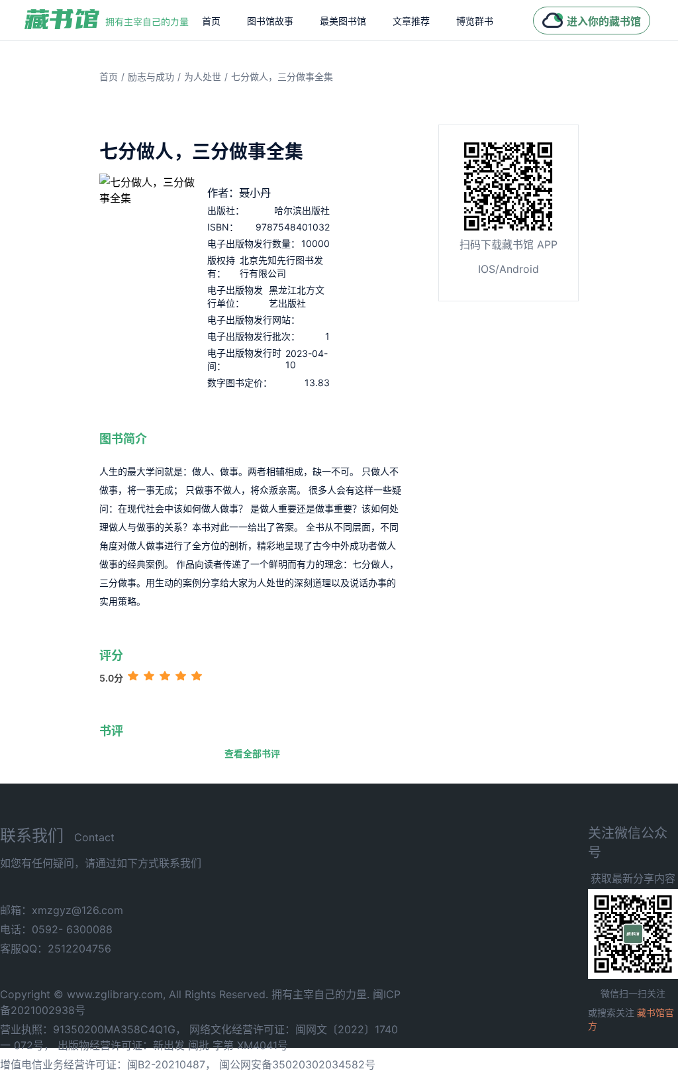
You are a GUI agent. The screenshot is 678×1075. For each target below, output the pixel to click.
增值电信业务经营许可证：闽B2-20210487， (108, 1064)
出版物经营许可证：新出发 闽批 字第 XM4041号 (173, 1045)
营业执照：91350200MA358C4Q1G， (93, 1029)
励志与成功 (151, 76)
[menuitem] (211, 20)
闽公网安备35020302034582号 (297, 1064)
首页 (211, 20)
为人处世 (202, 76)
